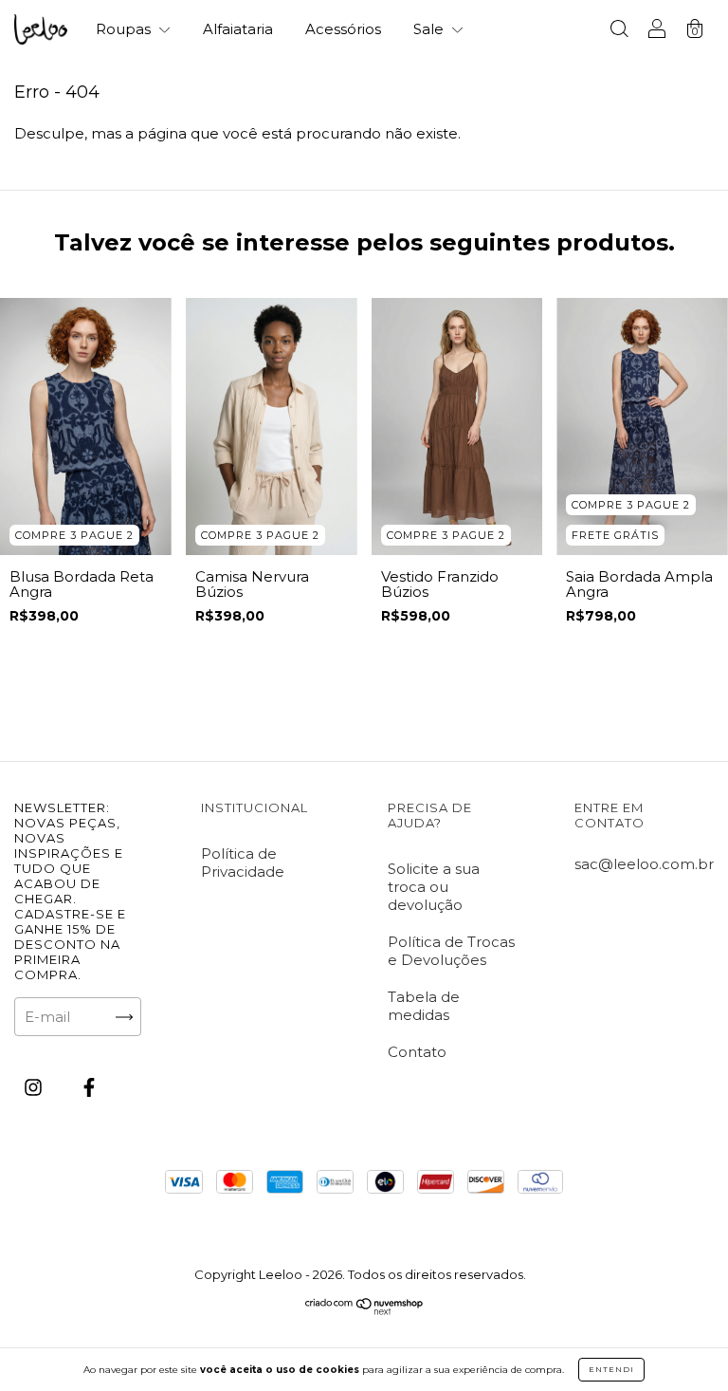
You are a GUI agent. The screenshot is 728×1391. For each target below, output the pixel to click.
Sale (430, 29)
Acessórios (343, 29)
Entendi (611, 1369)
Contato (417, 1052)
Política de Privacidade (242, 862)
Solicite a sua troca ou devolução (434, 887)
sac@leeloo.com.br (644, 864)
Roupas (125, 29)
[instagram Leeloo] (35, 1088)
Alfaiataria (238, 29)
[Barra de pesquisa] (619, 31)
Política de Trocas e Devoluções (451, 951)
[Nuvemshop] (364, 1310)
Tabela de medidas (424, 1006)
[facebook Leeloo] (89, 1088)
